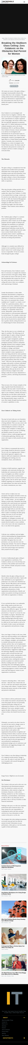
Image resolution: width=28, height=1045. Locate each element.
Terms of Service (6, 1029)
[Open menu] (24, 2)
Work (6, 38)
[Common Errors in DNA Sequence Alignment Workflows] (14, 855)
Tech (2, 869)
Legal (2, 949)
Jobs (5, 976)
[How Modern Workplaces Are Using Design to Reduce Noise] (14, 882)
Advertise (4, 1025)
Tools (10, 895)
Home (3, 38)
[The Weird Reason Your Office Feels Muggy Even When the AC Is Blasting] (14, 962)
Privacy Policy (5, 1031)
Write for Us (4, 1024)
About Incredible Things (7, 1020)
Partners (4, 1027)
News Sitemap (5, 1035)
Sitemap (4, 1033)
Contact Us (4, 1022)
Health (5, 869)
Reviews (9, 869)
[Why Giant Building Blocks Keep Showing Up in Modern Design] (14, 909)
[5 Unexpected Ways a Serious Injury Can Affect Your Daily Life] (14, 935)
